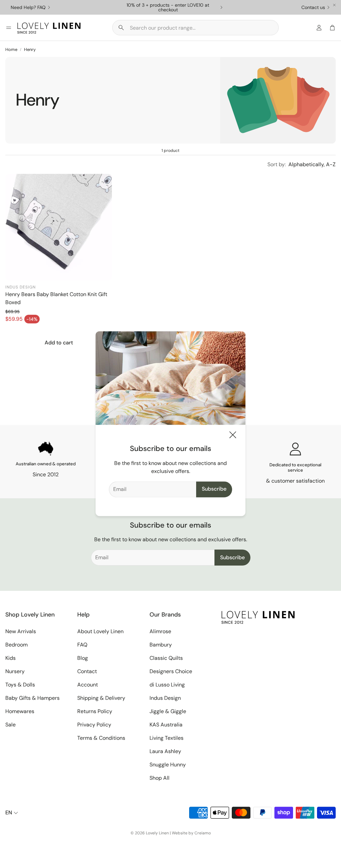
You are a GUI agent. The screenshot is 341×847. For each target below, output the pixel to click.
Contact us (313, 7)
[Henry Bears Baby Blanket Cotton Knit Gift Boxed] (58, 227)
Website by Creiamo (191, 833)
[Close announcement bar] (334, 5)
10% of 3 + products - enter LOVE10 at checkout (168, 7)
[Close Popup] (232, 436)
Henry (30, 49)
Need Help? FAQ (28, 7)
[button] (195, 27)
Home (11, 49)
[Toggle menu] (8, 27)
